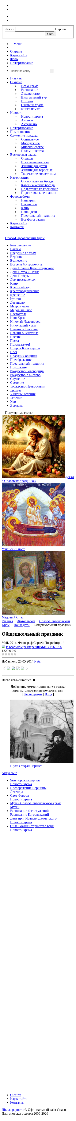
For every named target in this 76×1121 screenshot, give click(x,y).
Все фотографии (33, 219)
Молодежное (30, 143)
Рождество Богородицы (27, 371)
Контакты (17, 227)
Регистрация (33, 694)
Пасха (14, 340)
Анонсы (27, 120)
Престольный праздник (38, 215)
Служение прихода (24, 135)
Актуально (29, 124)
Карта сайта (18, 223)
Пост (13, 352)
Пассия (15, 337)
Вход (48, 694)
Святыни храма (32, 105)
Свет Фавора (19, 795)
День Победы (20, 276)
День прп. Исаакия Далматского (33, 818)
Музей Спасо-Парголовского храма (35, 803)
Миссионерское (32, 147)
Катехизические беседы (38, 185)
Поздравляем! (20, 344)
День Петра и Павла (24, 272)
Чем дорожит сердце (25, 780)
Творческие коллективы (38, 173)
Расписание (29, 90)
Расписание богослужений (29, 811)
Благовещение (20, 245)
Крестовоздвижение (24, 291)
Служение (17, 379)
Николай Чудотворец (25, 321)
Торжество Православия (27, 386)
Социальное (30, 139)
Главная (16, 78)
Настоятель (29, 204)
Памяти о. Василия (24, 329)
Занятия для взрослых (37, 170)
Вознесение (18, 260)
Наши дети (29, 212)
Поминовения (20, 131)
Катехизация (19, 177)
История (27, 101)
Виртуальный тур (34, 97)
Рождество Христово (25, 375)
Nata (37, 661)
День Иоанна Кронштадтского (32, 268)
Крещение (17, 295)
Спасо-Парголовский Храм (25, 238)
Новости (16, 112)
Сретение (17, 382)
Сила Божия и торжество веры (32, 826)
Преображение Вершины (28, 788)
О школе (27, 158)
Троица (15, 390)
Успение (16, 398)
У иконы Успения (22, 394)
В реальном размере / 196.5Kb (34, 647)
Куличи (15, 298)
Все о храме (29, 86)
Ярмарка (16, 405)
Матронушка (19, 306)
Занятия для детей (34, 166)
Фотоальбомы (20, 196)
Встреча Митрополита (26, 264)
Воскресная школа (23, 154)
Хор (13, 401)
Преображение (20, 359)
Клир (25, 208)
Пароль (60, 29)
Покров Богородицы (25, 348)
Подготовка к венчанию (38, 192)
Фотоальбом (26, 621)
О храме (16, 82)
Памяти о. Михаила (24, 333)
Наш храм (28, 200)
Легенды (16, 791)
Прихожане (18, 367)
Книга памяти (31, 109)
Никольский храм (23, 325)
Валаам (15, 249)
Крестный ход (20, 287)
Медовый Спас (21, 310)
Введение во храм (23, 253)
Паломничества (32, 151)
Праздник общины (23, 356)
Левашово (17, 302)
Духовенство (30, 93)
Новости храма (32, 116)
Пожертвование (21, 128)
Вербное (16, 256)
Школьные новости (35, 162)
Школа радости (13, 1109)
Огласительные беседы (37, 181)
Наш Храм (17, 317)
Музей (14, 807)
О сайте (15, 1095)
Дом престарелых (22, 279)
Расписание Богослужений (29, 814)
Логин (9, 29)
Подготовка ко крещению (39, 189)
